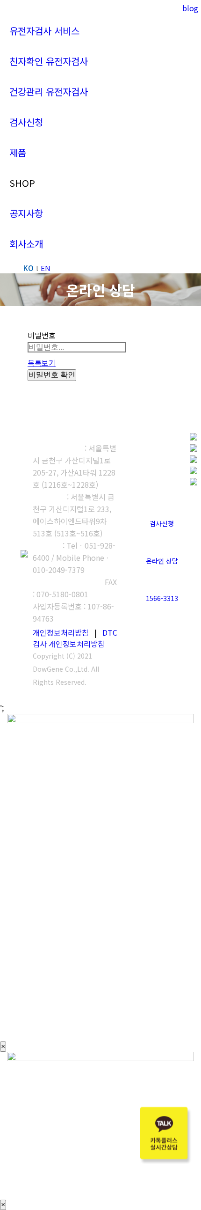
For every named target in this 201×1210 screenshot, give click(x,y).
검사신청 (162, 523)
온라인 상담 (162, 560)
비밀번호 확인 (52, 375)
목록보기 (42, 362)
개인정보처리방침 (61, 632)
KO (28, 268)
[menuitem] (44, 30)
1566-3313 (162, 598)
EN (45, 268)
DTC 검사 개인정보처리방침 (75, 638)
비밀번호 (42, 335)
